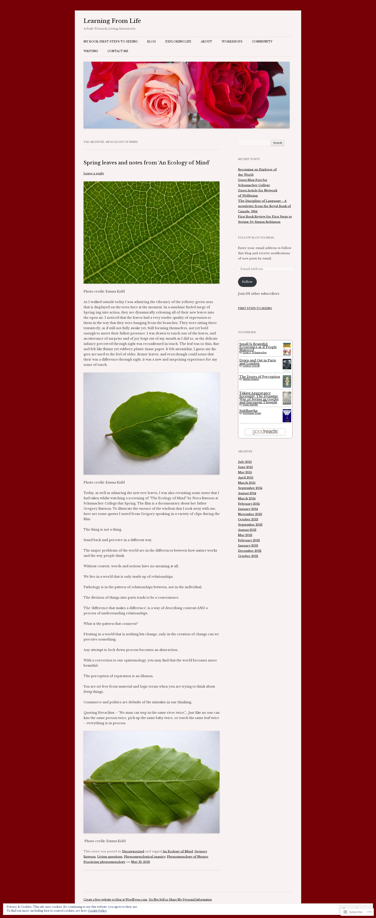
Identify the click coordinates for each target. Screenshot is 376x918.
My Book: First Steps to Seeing (111, 41)
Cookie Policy (97, 910)
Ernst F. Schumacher (255, 352)
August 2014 (247, 493)
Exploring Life (178, 41)
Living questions (110, 856)
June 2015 (245, 467)
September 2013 (250, 524)
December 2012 (249, 551)
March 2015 (246, 483)
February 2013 (249, 540)
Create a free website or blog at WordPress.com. (116, 899)
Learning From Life (112, 20)
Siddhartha (248, 411)
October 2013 (248, 519)
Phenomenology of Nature (187, 856)
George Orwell (251, 365)
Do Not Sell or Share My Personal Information (180, 899)
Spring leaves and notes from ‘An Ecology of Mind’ (147, 163)
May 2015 (245, 472)
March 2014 (246, 498)
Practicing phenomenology (104, 862)
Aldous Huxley (251, 379)
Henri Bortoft (250, 404)
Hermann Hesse (252, 413)
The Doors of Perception (259, 377)
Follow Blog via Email (256, 237)
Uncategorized (133, 851)
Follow (247, 282)
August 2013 (247, 530)
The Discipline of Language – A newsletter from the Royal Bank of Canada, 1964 (264, 206)
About (206, 41)
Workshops (232, 41)
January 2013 (248, 545)
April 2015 (245, 477)
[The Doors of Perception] (287, 386)
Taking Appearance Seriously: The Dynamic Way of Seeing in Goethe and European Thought (259, 397)
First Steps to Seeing (255, 308)
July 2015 (245, 462)
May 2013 (245, 535)
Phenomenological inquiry (144, 856)
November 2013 (250, 514)
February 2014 (249, 504)
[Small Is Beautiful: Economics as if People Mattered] (287, 355)
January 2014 (248, 509)
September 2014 (250, 488)
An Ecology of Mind (178, 851)
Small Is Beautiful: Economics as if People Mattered (258, 347)
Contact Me (117, 51)
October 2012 (248, 556)
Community (262, 41)
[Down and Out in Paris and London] (287, 370)
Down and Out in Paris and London (257, 361)
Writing (91, 51)
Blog (151, 41)
